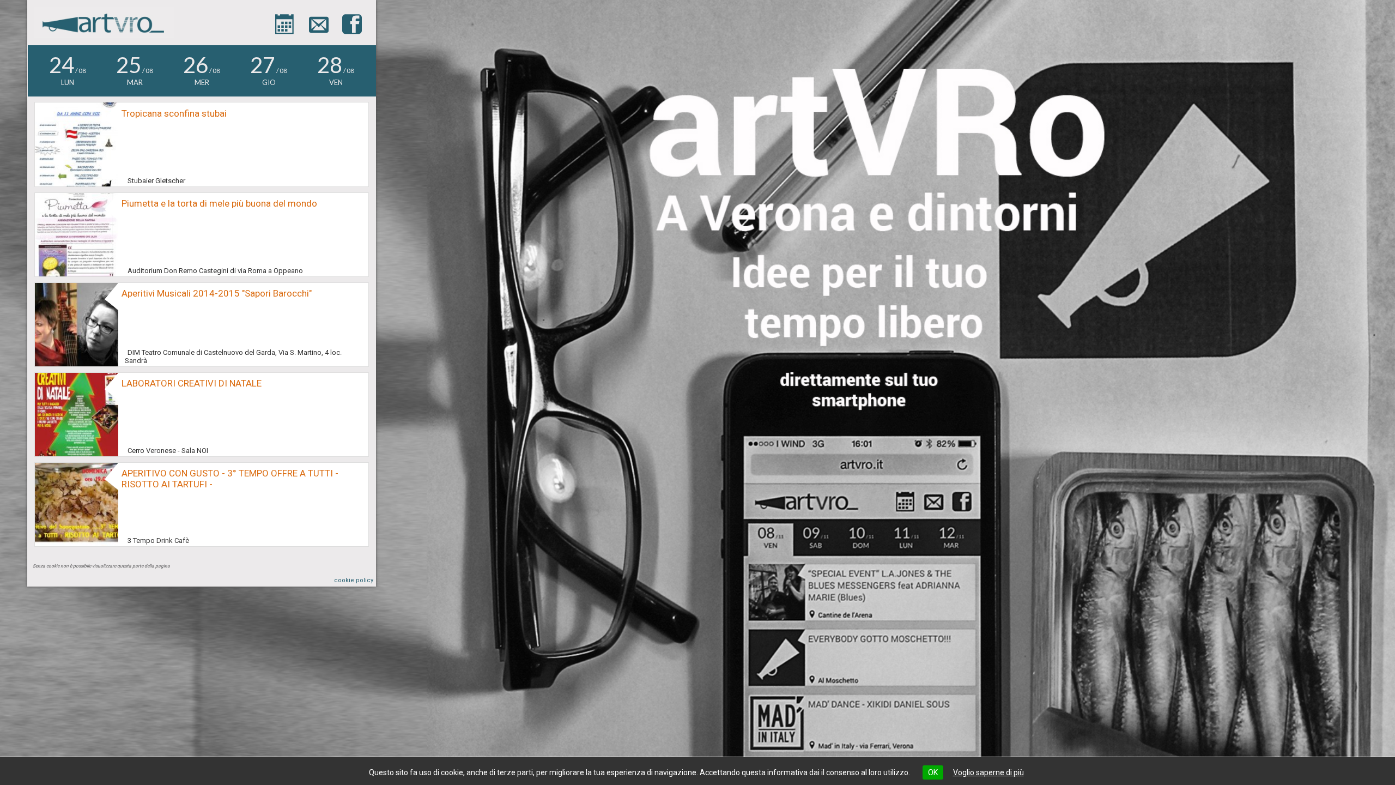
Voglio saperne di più (988, 772)
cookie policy (353, 580)
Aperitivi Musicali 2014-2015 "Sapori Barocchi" (217, 293)
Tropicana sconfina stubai (174, 113)
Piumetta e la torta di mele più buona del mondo (219, 203)
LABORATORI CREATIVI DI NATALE (192, 383)
